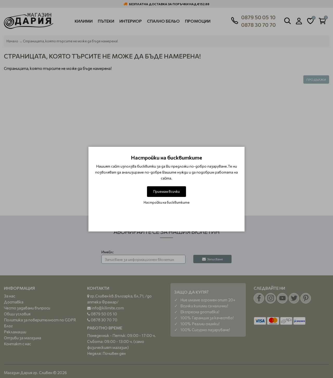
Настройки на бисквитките (167, 202)
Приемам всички (166, 191)
